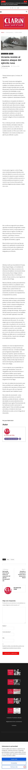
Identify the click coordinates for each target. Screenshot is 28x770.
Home (2, 32)
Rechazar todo (14, 767)
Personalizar (14, 763)
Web (3, 638)
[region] (14, 757)
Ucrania (12, 559)
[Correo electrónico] (20, 439)
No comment (5, 68)
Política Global (18, 32)
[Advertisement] (14, 151)
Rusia (8, 559)
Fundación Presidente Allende (14, 717)
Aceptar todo (14, 759)
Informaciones (9, 32)
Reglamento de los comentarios (14, 721)
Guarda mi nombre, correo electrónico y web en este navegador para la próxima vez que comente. (13, 647)
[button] (24, 1)
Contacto (14, 725)
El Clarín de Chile (6, 66)
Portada (11, 53)
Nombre (5, 625)
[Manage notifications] (24, 767)
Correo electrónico (7, 632)
